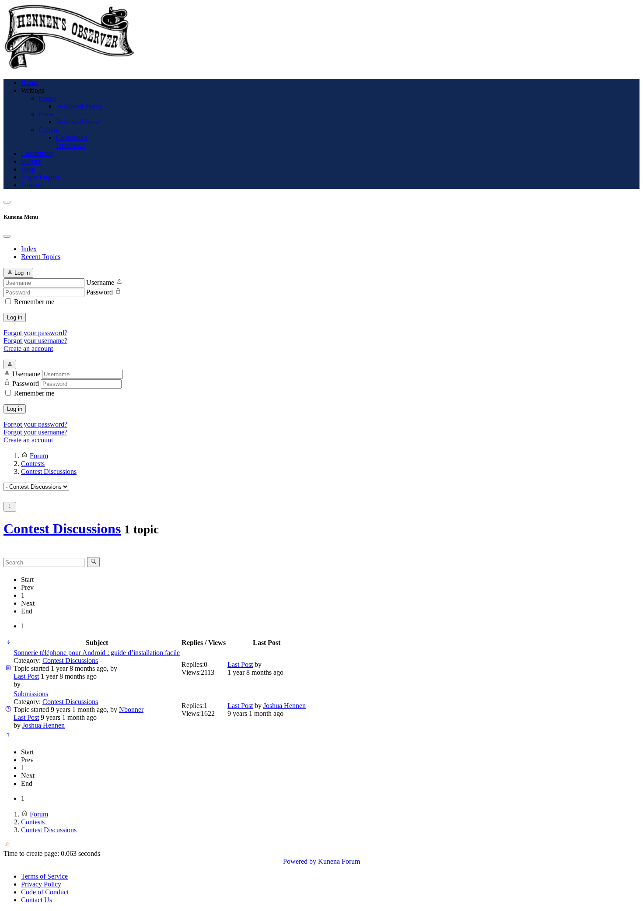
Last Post (26, 676)
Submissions (31, 693)
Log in (14, 317)
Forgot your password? (35, 332)
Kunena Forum (339, 861)
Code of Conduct (45, 892)
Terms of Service (44, 876)
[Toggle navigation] (6, 202)
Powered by (299, 861)
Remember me (34, 301)
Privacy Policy (41, 884)
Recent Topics (40, 256)
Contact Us (36, 900)
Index (29, 248)
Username (100, 282)
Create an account (28, 348)
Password (99, 292)
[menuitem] (29, 82)
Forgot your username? (35, 340)
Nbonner (131, 709)
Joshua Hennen (43, 725)
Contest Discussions (62, 528)
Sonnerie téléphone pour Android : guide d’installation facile (97, 652)
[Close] (6, 236)
